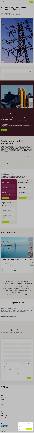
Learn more (21, 426)
